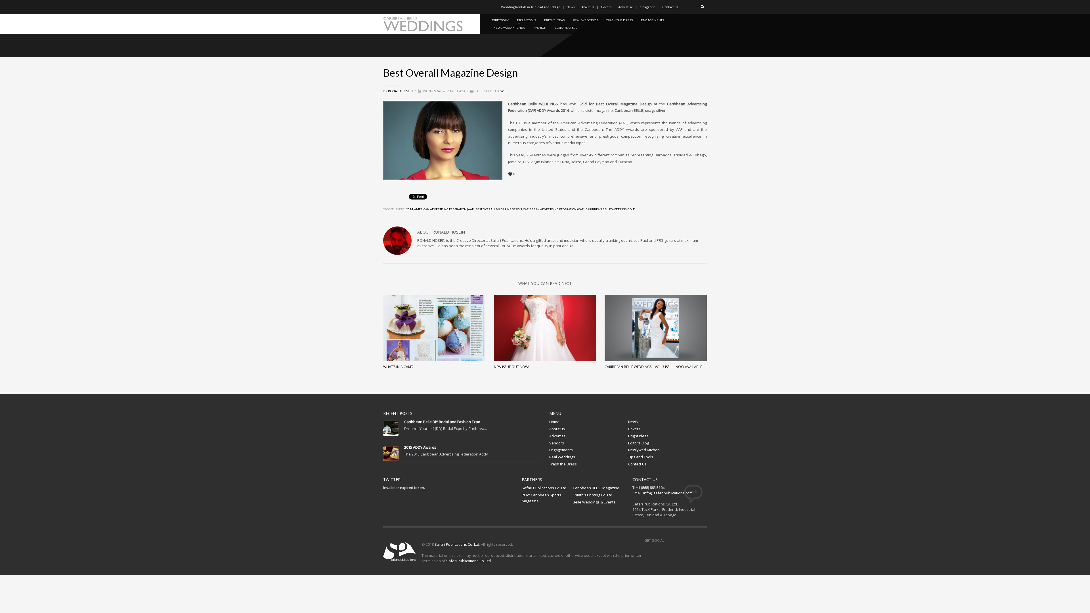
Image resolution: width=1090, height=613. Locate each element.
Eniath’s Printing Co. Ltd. (593, 494)
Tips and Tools (640, 456)
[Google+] (413, 7)
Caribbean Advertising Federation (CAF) (553, 209)
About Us (587, 7)
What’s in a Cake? (398, 366)
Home (554, 421)
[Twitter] (396, 7)
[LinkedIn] (421, 7)
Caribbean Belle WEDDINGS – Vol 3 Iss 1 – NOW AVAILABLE (653, 366)
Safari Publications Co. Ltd (457, 544)
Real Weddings (562, 456)
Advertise (625, 7)
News (571, 7)
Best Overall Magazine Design (499, 209)
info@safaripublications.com (668, 493)
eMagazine (648, 7)
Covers (606, 7)
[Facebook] (387, 7)
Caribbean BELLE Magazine (596, 487)
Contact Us (670, 7)
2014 (409, 209)
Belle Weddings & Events (594, 502)
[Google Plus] (694, 540)
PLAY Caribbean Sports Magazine (541, 497)
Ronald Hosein (400, 91)
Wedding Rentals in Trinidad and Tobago (530, 7)
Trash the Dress (563, 464)
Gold (631, 209)
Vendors (556, 443)
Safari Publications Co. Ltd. (544, 487)
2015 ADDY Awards (420, 447)
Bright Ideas (638, 435)
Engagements (561, 449)
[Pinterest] (404, 7)
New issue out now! (511, 366)
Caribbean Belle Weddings (606, 209)
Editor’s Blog (638, 443)
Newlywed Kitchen (644, 449)
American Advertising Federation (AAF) (444, 209)
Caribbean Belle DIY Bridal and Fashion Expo (442, 421)
